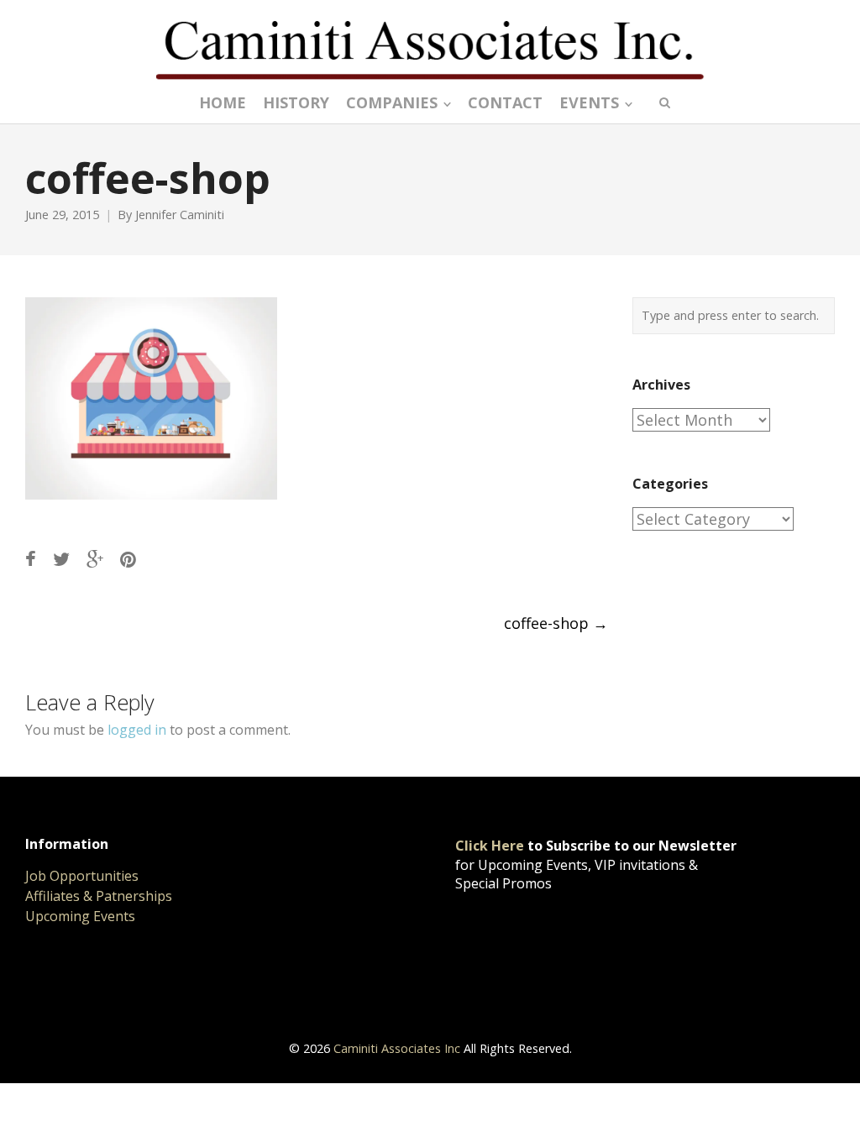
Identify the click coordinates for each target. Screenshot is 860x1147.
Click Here (489, 845)
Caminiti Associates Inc (396, 1048)
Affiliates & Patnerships (98, 896)
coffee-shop (556, 623)
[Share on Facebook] (30, 559)
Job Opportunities (82, 876)
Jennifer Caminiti (179, 214)
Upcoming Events (80, 916)
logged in (137, 729)
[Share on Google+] (95, 559)
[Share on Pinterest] (128, 559)
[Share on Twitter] (61, 559)
